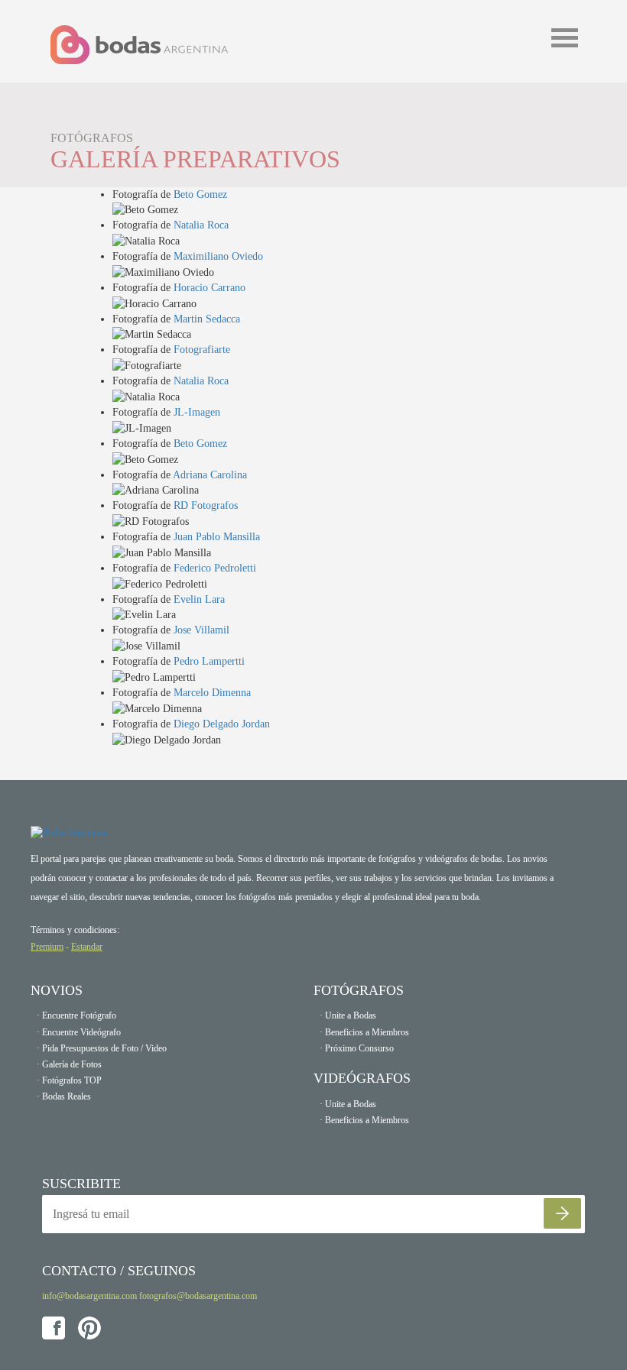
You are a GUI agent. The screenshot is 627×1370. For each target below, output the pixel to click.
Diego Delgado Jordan (222, 724)
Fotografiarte (202, 349)
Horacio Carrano (209, 287)
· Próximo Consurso (357, 1048)
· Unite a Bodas (348, 1015)
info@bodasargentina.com (89, 1296)
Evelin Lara (199, 599)
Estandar (86, 946)
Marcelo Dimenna (212, 692)
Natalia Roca (201, 225)
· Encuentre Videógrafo (79, 1032)
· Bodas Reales (64, 1096)
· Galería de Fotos (69, 1064)
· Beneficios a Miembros (364, 1032)
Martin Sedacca (207, 319)
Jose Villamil (201, 630)
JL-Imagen (197, 412)
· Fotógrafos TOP (69, 1080)
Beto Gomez (200, 194)
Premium (47, 946)
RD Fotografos (206, 505)
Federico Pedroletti (215, 568)
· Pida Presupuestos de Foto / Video (102, 1048)
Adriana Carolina (210, 475)
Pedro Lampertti (209, 661)
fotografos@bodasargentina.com (198, 1296)
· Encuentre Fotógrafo (76, 1015)
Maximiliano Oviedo (218, 256)
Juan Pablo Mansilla (217, 536)
